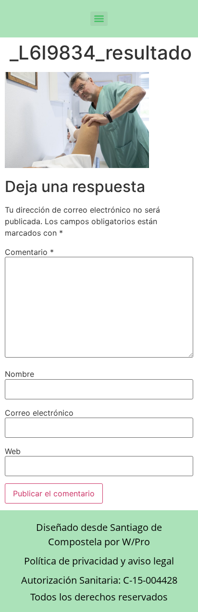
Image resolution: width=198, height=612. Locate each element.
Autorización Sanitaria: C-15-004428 (99, 580)
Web (13, 451)
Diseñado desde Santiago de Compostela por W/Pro (99, 534)
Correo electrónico (39, 413)
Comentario (29, 252)
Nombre (19, 374)
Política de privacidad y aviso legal (99, 560)
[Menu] (99, 19)
